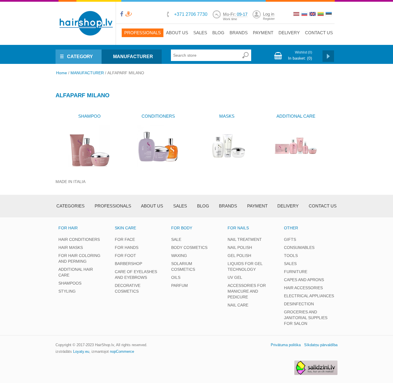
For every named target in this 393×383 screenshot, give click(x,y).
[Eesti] (329, 15)
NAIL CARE (238, 305)
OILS (175, 277)
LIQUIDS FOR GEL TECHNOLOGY (245, 266)
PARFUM (179, 285)
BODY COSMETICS (189, 247)
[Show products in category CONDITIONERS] (158, 146)
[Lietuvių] (321, 15)
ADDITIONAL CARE (295, 116)
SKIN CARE (125, 228)
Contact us (319, 32)
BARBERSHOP (128, 263)
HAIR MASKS (70, 247)
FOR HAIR (68, 228)
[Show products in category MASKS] (226, 146)
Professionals (142, 32)
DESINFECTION (299, 304)
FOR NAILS (238, 228)
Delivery (289, 32)
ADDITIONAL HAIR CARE (75, 272)
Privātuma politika (286, 345)
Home (61, 72)
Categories (70, 205)
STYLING (67, 291)
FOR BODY (181, 228)
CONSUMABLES (299, 247)
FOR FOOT (125, 255)
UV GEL (235, 277)
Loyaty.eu (81, 351)
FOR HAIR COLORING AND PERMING (79, 258)
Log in (268, 14)
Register (269, 18)
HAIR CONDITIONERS (79, 239)
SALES (290, 263)
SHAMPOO (89, 116)
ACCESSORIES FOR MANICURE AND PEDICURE (247, 291)
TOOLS (291, 255)
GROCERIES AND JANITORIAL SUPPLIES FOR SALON (305, 318)
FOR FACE (125, 239)
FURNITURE (295, 271)
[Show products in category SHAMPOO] (89, 146)
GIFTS (290, 239)
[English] (313, 15)
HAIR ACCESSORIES (303, 287)
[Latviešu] (297, 15)
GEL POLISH (239, 255)
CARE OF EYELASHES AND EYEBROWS (136, 274)
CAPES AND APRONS (304, 279)
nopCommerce (122, 351)
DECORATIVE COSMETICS (127, 288)
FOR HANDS (126, 247)
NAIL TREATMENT (245, 239)
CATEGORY (80, 56)
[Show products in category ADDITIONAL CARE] (295, 146)
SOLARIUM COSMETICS (183, 266)
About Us (177, 32)
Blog (218, 32)
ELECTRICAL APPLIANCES (309, 296)
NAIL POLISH (240, 247)
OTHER (291, 228)
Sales (200, 32)
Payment (263, 32)
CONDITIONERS (158, 116)
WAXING (179, 255)
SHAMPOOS (69, 283)
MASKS (226, 116)
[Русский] (305, 15)
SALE (176, 239)
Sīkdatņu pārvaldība (320, 345)
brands (239, 32)
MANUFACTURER (133, 56)
